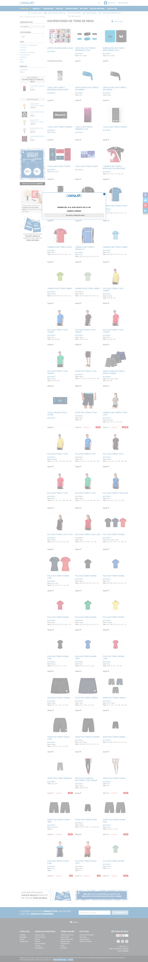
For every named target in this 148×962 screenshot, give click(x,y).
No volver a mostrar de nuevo (75, 215)
